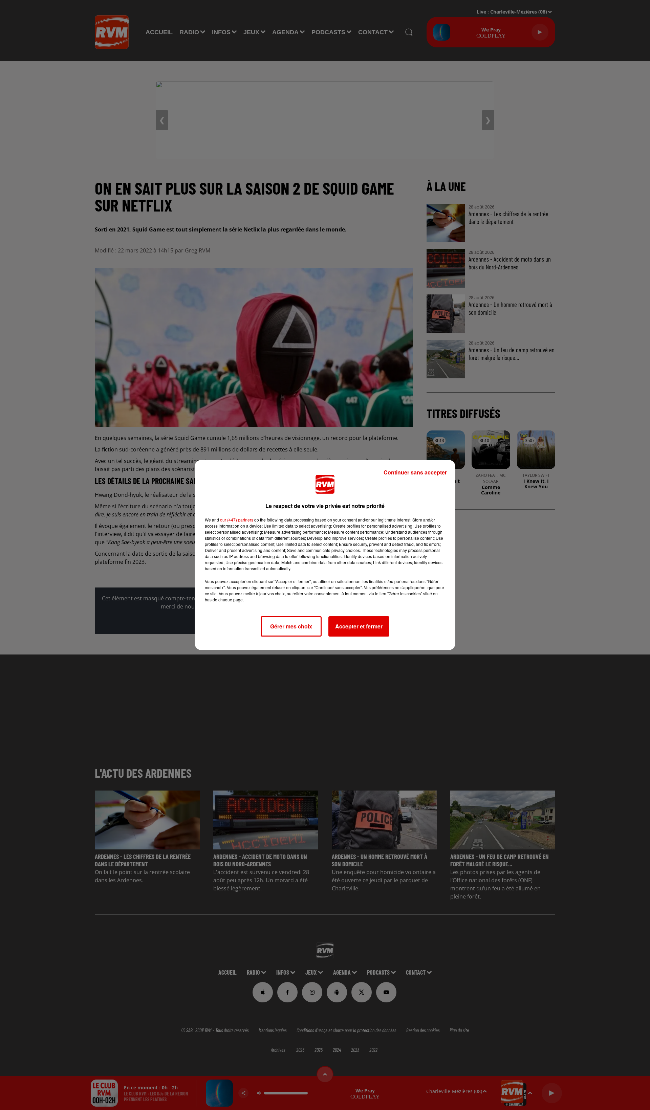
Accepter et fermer (359, 626)
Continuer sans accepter (415, 472)
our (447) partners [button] (236, 520)
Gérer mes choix (291, 626)
